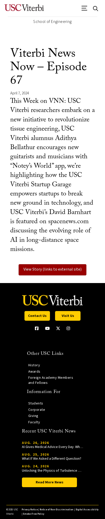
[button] (84, 10)
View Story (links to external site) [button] (52, 269)
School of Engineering (52, 21)
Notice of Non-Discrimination (57, 509)
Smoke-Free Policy (33, 514)
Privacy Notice (30, 509)
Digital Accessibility (87, 509)
